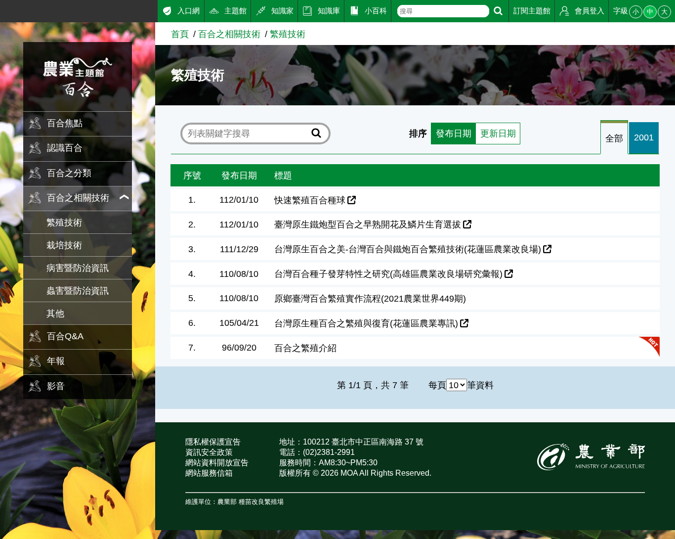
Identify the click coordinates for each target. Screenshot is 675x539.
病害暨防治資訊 (77, 268)
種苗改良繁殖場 (261, 501)
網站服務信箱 (209, 473)
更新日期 (498, 133)
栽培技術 (64, 245)
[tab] (614, 138)
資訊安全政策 (209, 452)
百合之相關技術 (229, 34)
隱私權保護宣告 (213, 442)
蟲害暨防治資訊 (77, 290)
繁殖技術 (64, 222)
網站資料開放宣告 (217, 462)
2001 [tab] (644, 137)
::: (3, 9)
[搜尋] (498, 11)
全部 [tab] (614, 138)
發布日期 (453, 133)
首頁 (180, 34)
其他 (55, 313)
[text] (443, 11)
